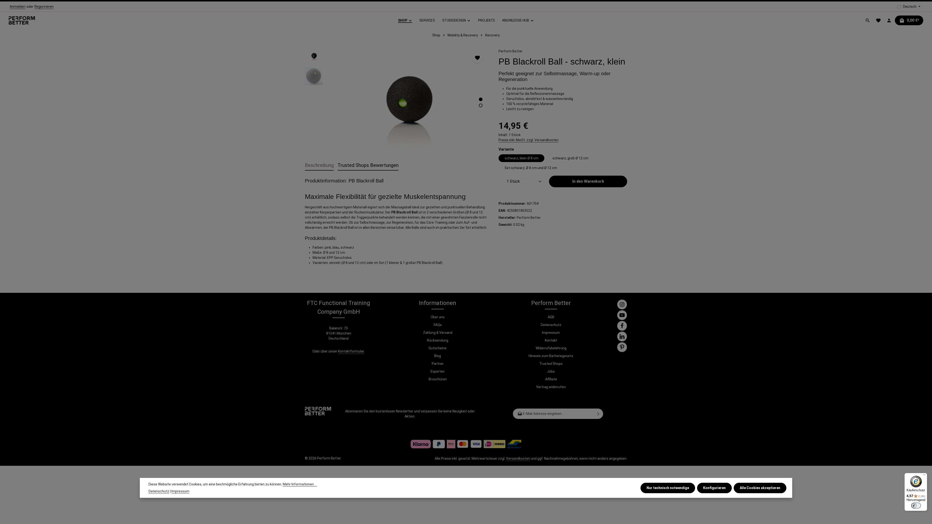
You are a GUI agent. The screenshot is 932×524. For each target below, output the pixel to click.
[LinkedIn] (622, 336)
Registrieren (44, 6)
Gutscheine (438, 348)
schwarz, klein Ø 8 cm (521, 158)
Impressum (551, 333)
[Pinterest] (622, 347)
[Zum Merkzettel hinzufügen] (477, 57)
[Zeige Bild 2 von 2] (481, 105)
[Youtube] (622, 315)
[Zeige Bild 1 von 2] (481, 99)
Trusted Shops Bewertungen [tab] (368, 165)
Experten (438, 371)
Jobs (551, 371)
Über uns (438, 317)
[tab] (319, 165)
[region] (397, 98)
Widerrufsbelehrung (551, 348)
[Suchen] (868, 20)
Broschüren (438, 379)
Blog (437, 356)
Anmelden (17, 6)
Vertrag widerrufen (551, 387)
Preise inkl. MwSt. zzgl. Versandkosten (528, 140)
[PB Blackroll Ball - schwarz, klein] (408, 98)
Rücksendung (437, 340)
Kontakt (551, 340)
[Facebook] (622, 326)
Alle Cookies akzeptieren (760, 488)
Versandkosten (518, 458)
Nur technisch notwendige (668, 488)
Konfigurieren (714, 488)
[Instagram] (622, 304)
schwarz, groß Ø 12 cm (570, 158)
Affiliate (551, 379)
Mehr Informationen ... (300, 484)
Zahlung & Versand (437, 333)
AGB (551, 317)
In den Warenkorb (588, 181)
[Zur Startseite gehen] (22, 20)
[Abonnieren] (598, 414)
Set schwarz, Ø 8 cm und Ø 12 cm (531, 168)
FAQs (438, 325)
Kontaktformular (351, 351)
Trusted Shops (551, 364)
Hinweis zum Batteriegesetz (551, 356)
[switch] (916, 505)
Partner (438, 364)
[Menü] (924, 476)
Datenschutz (551, 325)
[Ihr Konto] (889, 20)
